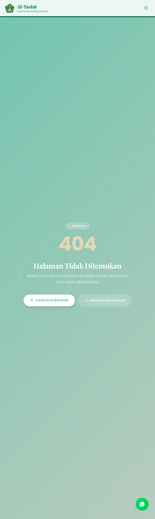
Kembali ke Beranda (51, 300)
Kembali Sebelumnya (107, 300)
